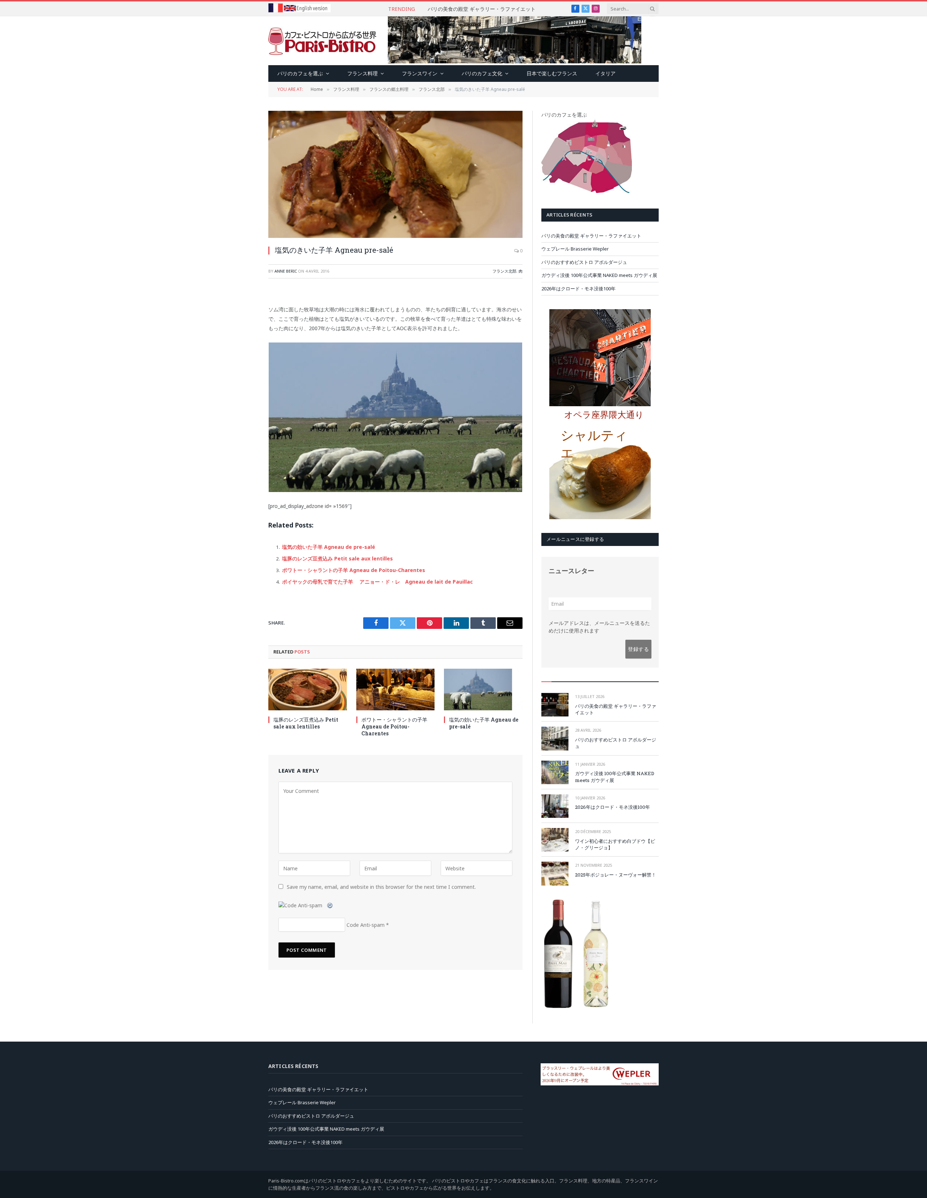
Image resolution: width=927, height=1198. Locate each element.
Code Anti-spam (366, 924)
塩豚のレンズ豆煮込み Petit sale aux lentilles (337, 558)
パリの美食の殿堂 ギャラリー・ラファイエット (591, 235)
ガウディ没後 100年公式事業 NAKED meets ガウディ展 (599, 275)
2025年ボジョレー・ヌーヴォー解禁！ (615, 874)
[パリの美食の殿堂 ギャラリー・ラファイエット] (555, 704)
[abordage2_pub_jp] (514, 61)
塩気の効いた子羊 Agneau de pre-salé (328, 546)
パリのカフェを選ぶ (300, 73)
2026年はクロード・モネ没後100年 (578, 288)
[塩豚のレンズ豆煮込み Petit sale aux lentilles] (307, 689)
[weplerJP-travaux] (600, 1083)
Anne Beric (285, 271)
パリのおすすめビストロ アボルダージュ (584, 262)
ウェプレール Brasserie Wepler (481, 9)
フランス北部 (504, 271)
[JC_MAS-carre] (595, 1006)
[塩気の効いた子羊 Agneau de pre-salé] (483, 689)
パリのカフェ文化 (482, 73)
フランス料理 (362, 73)
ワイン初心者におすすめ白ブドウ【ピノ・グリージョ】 (615, 844)
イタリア (605, 73)
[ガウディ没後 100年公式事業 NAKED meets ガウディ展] (555, 772)
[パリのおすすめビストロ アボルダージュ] (555, 738)
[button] (606, 417)
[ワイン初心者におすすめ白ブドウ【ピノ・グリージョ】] (555, 840)
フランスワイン (419, 73)
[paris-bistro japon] (322, 41)
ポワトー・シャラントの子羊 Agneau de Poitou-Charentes (353, 570)
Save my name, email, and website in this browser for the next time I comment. (381, 886)
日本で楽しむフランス (552, 73)
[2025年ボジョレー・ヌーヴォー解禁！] (555, 873)
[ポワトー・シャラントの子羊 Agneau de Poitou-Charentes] (395, 689)
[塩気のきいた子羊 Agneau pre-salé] (395, 174)
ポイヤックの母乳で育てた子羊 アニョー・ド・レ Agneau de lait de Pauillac (377, 581)
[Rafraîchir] (330, 905)
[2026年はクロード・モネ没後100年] (555, 806)
